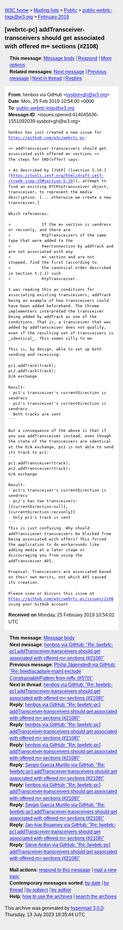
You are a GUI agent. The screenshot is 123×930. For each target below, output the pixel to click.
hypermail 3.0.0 (87, 908)
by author (61, 889)
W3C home (17, 10)
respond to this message (64, 869)
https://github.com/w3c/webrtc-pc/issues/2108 (60, 599)
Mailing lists (46, 10)
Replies (73, 78)
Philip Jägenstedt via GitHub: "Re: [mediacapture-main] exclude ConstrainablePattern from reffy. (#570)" (63, 671)
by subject (37, 889)
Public (70, 10)
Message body (59, 58)
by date (93, 883)
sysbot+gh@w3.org (86, 94)
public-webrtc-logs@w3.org (45, 108)
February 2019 (53, 16)
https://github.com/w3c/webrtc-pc (46, 137)
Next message (69, 71)
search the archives (96, 896)
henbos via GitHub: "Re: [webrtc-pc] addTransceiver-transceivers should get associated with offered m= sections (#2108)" (61, 651)
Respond (87, 58)
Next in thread (47, 78)
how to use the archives (47, 896)
